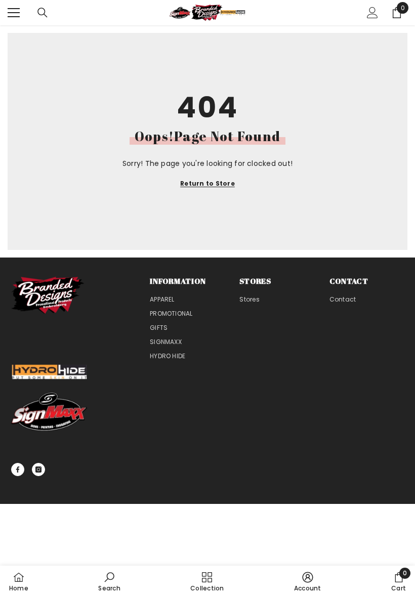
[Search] (42, 13)
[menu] (14, 13)
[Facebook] (17, 469)
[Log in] (372, 12)
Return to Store (207, 183)
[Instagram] (38, 469)
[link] (109, 581)
